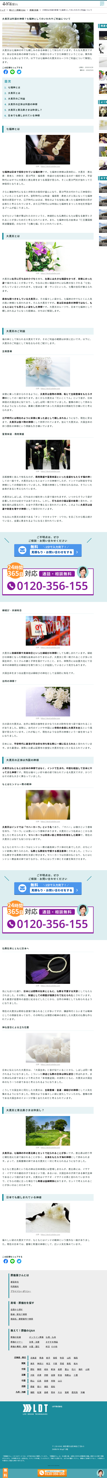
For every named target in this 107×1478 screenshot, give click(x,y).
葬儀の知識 (34, 10)
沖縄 (83, 1392)
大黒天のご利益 (16, 98)
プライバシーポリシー (21, 1291)
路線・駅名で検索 (19, 1314)
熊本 (53, 1392)
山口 (60, 1381)
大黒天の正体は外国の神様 (22, 104)
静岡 (39, 1369)
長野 (60, 1369)
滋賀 (53, 1375)
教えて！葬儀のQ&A (17, 10)
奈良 (60, 1375)
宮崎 (67, 1392)
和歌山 (68, 1375)
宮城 (55, 1358)
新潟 (53, 1369)
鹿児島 (75, 1392)
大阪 (32, 1375)
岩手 (48, 1358)
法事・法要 (34, 1342)
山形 (69, 1358)
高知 (53, 1387)
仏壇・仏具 (51, 1337)
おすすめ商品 (52, 1342)
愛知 (32, 1369)
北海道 (33, 1358)
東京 (32, 1363)
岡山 (32, 1381)
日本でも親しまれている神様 (24, 115)
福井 (81, 1369)
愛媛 (32, 1387)
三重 (76, 1375)
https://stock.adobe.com (50, 166)
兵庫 (39, 1375)
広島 (39, 1381)
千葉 (55, 1363)
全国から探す (17, 1309)
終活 (48, 1347)
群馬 (69, 1363)
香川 (39, 1387)
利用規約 (15, 1286)
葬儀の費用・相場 (19, 1347)
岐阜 (46, 1369)
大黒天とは (14, 93)
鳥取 (53, 1381)
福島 (76, 1358)
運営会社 (15, 1282)
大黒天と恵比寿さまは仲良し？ (25, 109)
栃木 (76, 1363)
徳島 (46, 1387)
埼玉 (48, 1363)
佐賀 (39, 1392)
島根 (46, 1381)
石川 (74, 1369)
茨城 (62, 1363)
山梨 (87, 1369)
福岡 (32, 1392)
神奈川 (40, 1363)
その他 (54, 1347)
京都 (46, 1375)
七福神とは (14, 87)
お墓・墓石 (34, 1347)
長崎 (46, 1392)
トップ (2, 10)
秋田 (62, 1358)
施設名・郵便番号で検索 (22, 1319)
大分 (60, 1392)
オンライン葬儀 (36, 1337)
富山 (67, 1369)
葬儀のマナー (17, 1342)
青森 (41, 1358)
